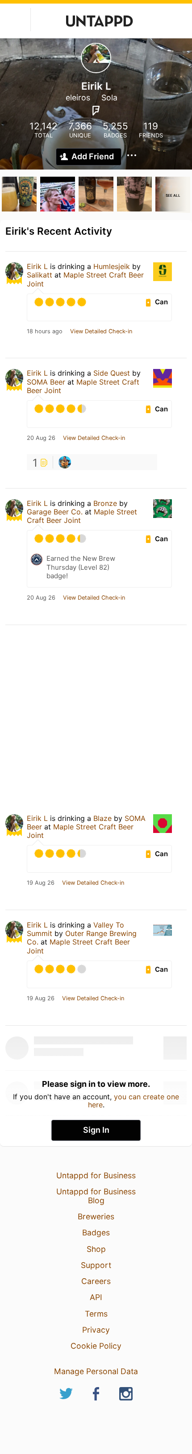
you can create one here (133, 1100)
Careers (96, 1281)
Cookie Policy (96, 1345)
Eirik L (37, 266)
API (96, 1297)
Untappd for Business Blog (96, 1196)
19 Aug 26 (40, 883)
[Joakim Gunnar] (64, 462)
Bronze (105, 503)
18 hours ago (45, 331)
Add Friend (92, 156)
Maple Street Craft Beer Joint (85, 279)
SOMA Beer (46, 381)
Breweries (96, 1216)
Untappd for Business (96, 1175)
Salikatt (39, 274)
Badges (96, 1232)
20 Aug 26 (41, 438)
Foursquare (96, 111)
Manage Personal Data (96, 1371)
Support (96, 1265)
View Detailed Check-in (101, 331)
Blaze (102, 818)
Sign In (96, 1130)
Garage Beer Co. (55, 511)
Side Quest (111, 373)
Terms (96, 1313)
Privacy (96, 1329)
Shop (96, 1249)
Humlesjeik (111, 266)
